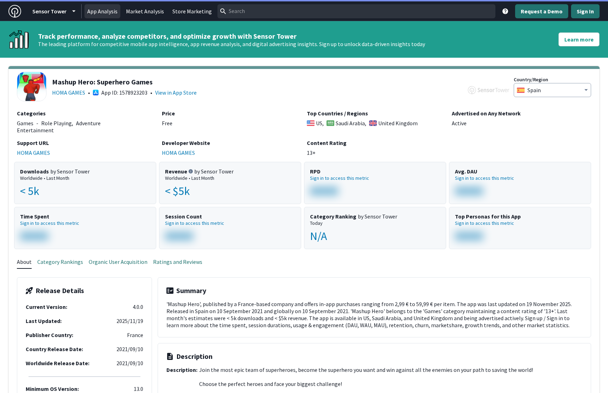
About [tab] (24, 261)
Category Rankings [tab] (60, 261)
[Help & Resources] (505, 11)
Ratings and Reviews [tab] (177, 261)
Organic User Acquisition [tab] (118, 261)
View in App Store (176, 92)
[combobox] (356, 11)
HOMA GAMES (68, 92)
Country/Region (531, 79)
